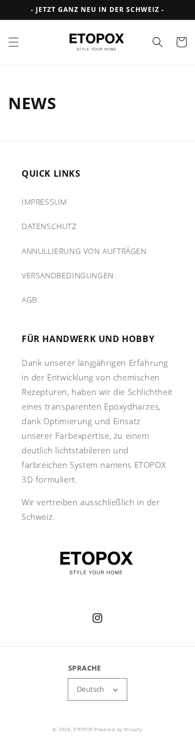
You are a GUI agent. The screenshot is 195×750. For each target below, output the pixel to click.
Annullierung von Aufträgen (84, 251)
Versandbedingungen (68, 275)
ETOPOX (83, 729)
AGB (29, 299)
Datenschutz (49, 226)
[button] (13, 42)
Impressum (44, 202)
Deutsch (91, 689)
